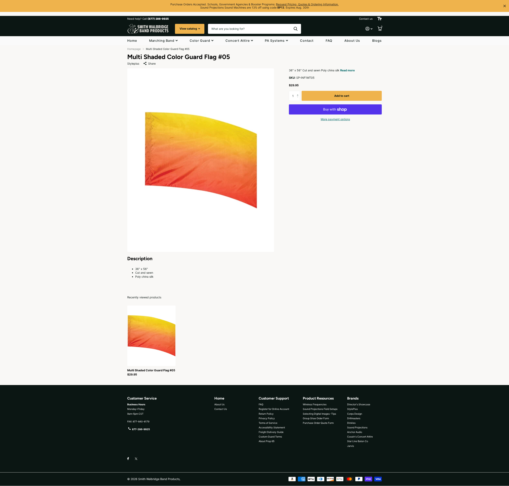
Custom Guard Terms (270, 436)
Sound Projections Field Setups (320, 408)
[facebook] (128, 458)
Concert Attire (237, 41)
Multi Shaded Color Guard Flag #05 (151, 370)
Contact (307, 41)
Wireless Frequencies (314, 404)
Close (504, 6)
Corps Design (354, 413)
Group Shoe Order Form (316, 418)
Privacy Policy (267, 418)
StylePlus (352, 408)
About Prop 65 (266, 441)
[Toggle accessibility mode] (379, 19)
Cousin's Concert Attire (360, 436)
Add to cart (341, 96)
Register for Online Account (274, 408)
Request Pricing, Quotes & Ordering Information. (307, 4)
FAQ (329, 41)
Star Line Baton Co (357, 441)
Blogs (377, 41)
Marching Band (161, 41)
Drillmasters (353, 418)
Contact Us (220, 408)
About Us (352, 41)
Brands (352, 398)
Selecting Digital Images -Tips (319, 413)
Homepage (134, 48)
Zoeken (295, 29)
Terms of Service (268, 422)
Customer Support (274, 398)
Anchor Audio (354, 432)
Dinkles (351, 422)
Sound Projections (357, 427)
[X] (136, 459)
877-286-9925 (141, 429)
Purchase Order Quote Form (318, 422)
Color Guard (200, 41)
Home (132, 41)
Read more (347, 70)
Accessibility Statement (272, 427)
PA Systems (275, 41)
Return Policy (266, 413)
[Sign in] (369, 28)
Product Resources (318, 398)
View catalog (189, 28)
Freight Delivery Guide (271, 432)
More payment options (335, 119)
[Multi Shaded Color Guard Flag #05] (151, 336)
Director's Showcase (358, 404)
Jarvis (350, 445)
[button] (298, 92)
